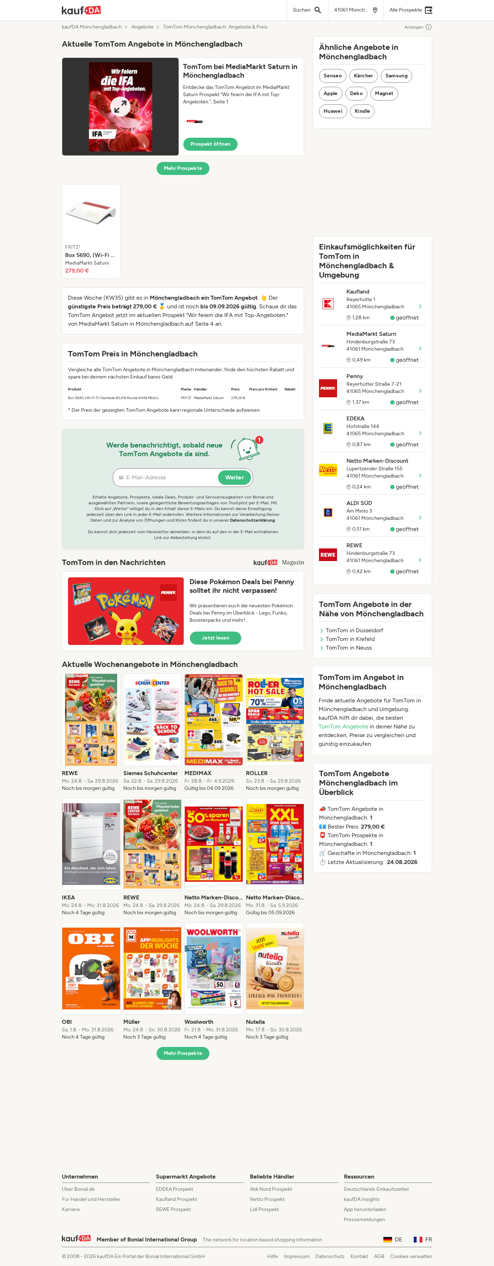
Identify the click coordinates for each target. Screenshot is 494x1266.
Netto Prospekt (267, 1199)
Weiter (234, 477)
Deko (356, 93)
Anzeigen (414, 27)
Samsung (397, 76)
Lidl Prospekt (264, 1209)
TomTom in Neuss (349, 647)
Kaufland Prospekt (176, 1199)
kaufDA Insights (362, 1199)
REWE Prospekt (173, 1209)
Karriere (71, 1209)
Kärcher (363, 76)
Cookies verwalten (411, 1256)
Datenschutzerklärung (252, 520)
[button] (183, 106)
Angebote (142, 27)
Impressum (297, 1256)
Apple (331, 93)
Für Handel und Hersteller (91, 1199)
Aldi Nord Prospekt (271, 1189)
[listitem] (91, 231)
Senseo (333, 76)
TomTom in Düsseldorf (354, 630)
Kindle (362, 111)
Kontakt (359, 1256)
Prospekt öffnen (210, 144)
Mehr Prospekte (183, 168)
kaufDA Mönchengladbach (92, 27)
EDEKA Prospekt (174, 1189)
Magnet (384, 93)
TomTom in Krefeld (350, 639)
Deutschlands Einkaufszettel (376, 1189)
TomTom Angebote (343, 726)
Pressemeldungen (364, 1219)
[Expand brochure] (120, 106)
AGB (379, 1256)
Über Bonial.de (78, 1189)
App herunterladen (365, 1209)
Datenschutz (330, 1256)
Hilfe (272, 1256)
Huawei (333, 111)
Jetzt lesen (215, 638)
